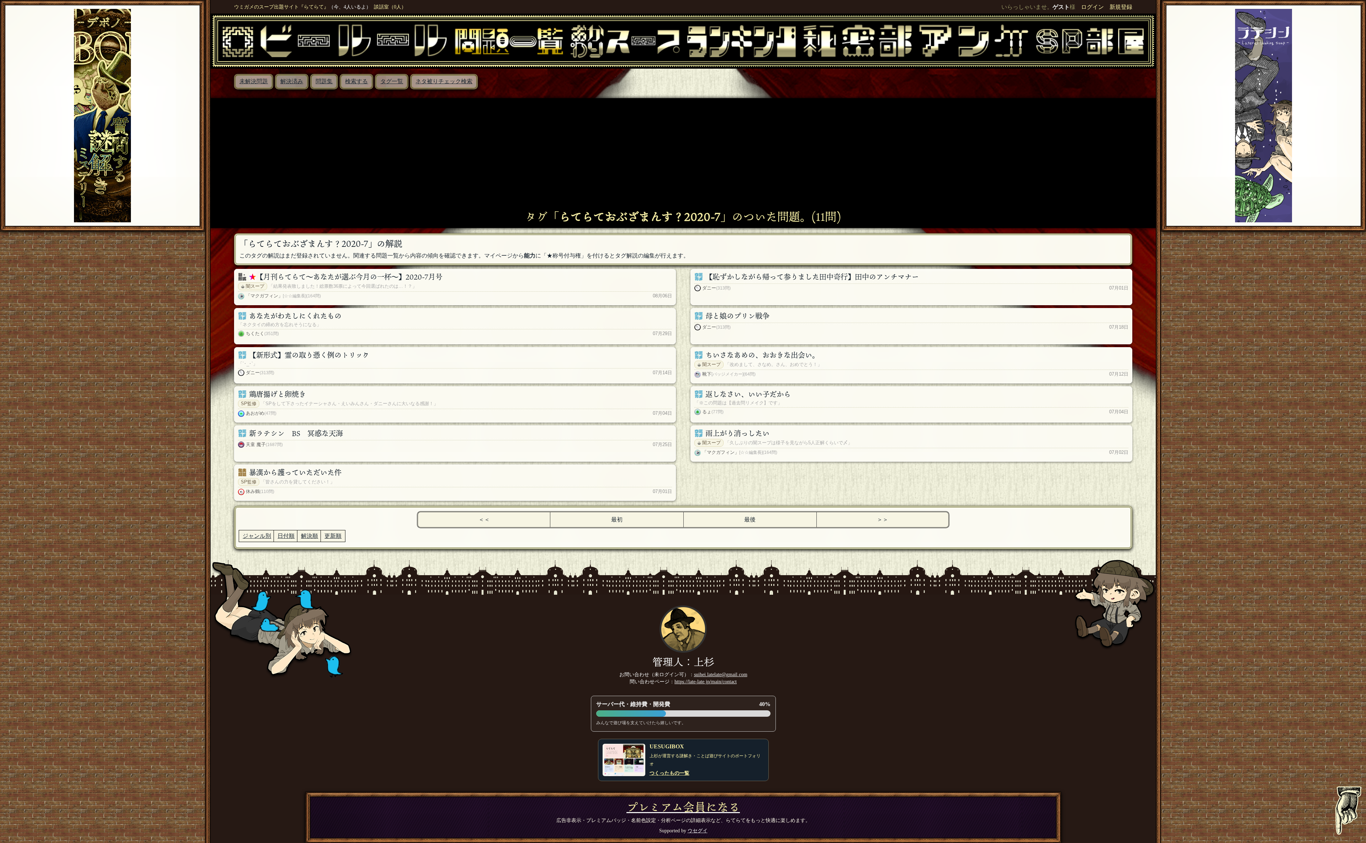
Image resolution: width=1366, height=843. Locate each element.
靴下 (706, 374)
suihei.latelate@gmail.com (720, 674)
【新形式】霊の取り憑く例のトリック (309, 355)
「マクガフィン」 (264, 295)
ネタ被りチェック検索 (443, 81)
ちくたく (255, 333)
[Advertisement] (683, 157)
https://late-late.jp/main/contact (705, 681)
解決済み (291, 81)
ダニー (709, 288)
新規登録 (1121, 7)
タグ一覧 (391, 81)
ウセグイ (698, 830)
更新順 (333, 536)
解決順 (309, 536)
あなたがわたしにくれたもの (295, 316)
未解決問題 (253, 81)
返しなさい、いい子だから (748, 394)
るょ (706, 411)
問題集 (324, 81)
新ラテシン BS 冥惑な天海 (296, 433)
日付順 (286, 536)
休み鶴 (253, 491)
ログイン (1092, 7)
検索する (356, 81)
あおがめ (255, 413)
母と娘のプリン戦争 (737, 316)
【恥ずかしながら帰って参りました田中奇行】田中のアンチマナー (812, 276)
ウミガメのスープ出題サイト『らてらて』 (281, 7)
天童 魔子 (256, 444)
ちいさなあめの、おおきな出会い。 (762, 355)
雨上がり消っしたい (737, 433)
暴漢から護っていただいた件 (295, 472)
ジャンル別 (257, 536)
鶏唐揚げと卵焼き (277, 394)
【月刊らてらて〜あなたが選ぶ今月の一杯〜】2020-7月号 (349, 276)
